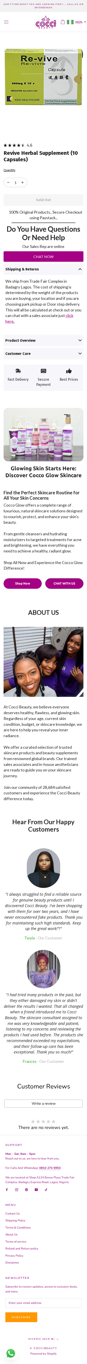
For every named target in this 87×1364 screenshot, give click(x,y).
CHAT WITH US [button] (64, 583)
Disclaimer (12, 1263)
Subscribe (21, 1317)
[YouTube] (36, 1189)
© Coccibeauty (43, 1348)
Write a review (44, 1103)
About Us (11, 1235)
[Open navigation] (6, 22)
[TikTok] (46, 1189)
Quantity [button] (9, 170)
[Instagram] (16, 1189)
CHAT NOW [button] (43, 256)
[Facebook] (6, 1189)
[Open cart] (63, 22)
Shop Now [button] (22, 583)
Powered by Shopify (43, 1354)
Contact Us (12, 1214)
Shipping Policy (15, 1221)
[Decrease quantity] (22, 182)
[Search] (55, 22)
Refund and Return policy (21, 1249)
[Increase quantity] (8, 182)
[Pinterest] (26, 1189)
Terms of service (15, 1242)
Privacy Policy (14, 1256)
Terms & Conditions (18, 1228)
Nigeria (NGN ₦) (41, 1338)
